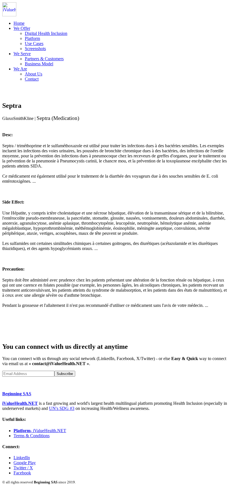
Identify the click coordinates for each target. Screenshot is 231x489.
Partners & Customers (44, 58)
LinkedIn (22, 457)
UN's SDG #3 (61, 408)
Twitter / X (23, 467)
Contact (32, 79)
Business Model (39, 63)
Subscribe (65, 374)
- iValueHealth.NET (40, 430)
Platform (32, 38)
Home (19, 23)
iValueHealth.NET (20, 403)
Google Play (25, 462)
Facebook (22, 472)
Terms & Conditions (32, 435)
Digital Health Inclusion (46, 33)
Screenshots (35, 48)
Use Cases (34, 43)
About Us (33, 74)
